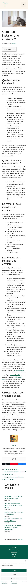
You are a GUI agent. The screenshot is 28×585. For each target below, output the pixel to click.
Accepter (14, 570)
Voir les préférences (14, 578)
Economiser (14, 552)
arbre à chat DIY (15, 375)
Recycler (14, 556)
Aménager (14, 547)
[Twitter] (13, 459)
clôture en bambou (18, 370)
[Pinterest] (15, 459)
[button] (26, 561)
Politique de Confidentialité (4, 582)
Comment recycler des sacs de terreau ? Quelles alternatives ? (13, 528)
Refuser (14, 574)
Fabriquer (14, 554)
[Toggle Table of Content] (13, 49)
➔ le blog (20, 539)
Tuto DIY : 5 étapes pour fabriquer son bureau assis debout (13, 505)
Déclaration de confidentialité (14, 582)
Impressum (24, 581)
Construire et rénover (11, 469)
